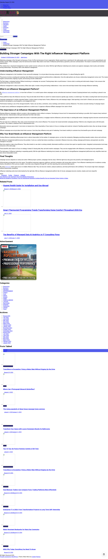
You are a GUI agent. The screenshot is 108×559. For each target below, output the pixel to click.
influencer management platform (11, 92)
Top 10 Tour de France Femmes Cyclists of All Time (21, 449)
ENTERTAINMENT (8, 291)
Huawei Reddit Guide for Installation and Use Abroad (25, 185)
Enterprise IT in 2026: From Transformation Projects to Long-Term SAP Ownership (31, 509)
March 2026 (6, 323)
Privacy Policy (7, 8)
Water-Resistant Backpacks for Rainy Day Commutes (21, 529)
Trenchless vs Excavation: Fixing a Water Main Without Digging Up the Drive (29, 369)
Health (5, 26)
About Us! (6, 5)
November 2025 (7, 328)
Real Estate (6, 32)
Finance (5, 292)
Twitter (10, 175)
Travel (4, 29)
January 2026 (7, 326)
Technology (6, 30)
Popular (5, 350)
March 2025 (6, 340)
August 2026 (6, 316)
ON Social (8, 167)
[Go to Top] (0, 558)
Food (4, 294)
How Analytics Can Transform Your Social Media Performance (17, 177)
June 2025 (6, 335)
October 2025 (7, 329)
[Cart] (104, 554)
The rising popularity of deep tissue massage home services (24, 409)
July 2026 (6, 317)
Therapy (5, 307)
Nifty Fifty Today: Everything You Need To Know (19, 549)
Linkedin (22, 175)
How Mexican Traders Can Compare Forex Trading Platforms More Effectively (29, 490)
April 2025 (6, 338)
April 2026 (6, 322)
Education (6, 24)
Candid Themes (36, 556)
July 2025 (6, 334)
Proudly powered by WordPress (9, 556)
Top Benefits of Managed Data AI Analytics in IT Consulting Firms (31, 234)
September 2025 (7, 331)
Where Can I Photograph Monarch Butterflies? (19, 389)
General (5, 297)
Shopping (5, 27)
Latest (5, 351)
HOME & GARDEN (8, 300)
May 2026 (6, 320)
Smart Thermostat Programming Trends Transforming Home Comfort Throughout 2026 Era (42, 210)
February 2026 (7, 325)
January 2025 (7, 343)
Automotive (6, 21)
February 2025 (7, 341)
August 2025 (6, 332)
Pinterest (16, 175)
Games (5, 295)
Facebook (4, 175)
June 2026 (6, 319)
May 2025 (6, 337)
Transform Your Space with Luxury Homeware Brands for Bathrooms (26, 429)
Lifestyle (5, 301)
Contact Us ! (6, 6)
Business (5, 23)
